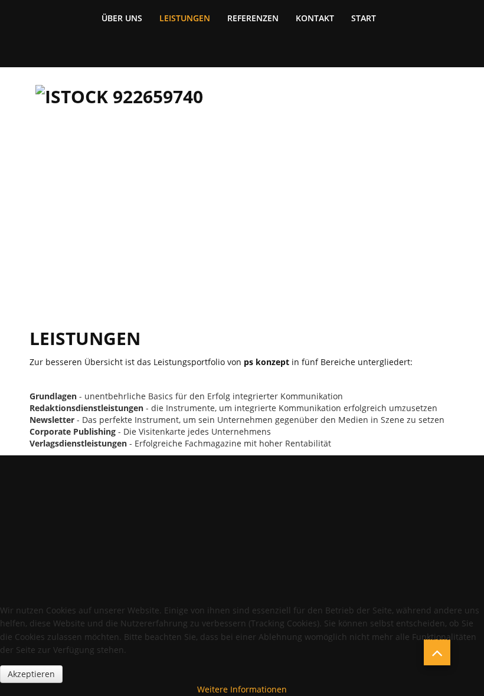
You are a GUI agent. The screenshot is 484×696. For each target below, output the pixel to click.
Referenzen (253, 18)
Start (363, 18)
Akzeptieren (31, 673)
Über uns (122, 18)
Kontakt (315, 18)
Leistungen (184, 18)
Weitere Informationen (242, 689)
